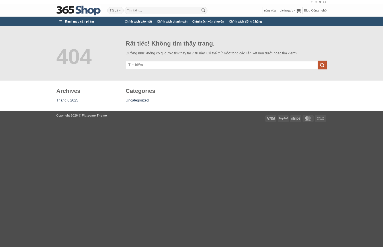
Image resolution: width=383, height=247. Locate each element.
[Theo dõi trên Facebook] (312, 2)
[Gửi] (203, 10)
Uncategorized (137, 100)
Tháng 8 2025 (67, 100)
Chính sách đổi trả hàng (245, 21)
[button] (270, 10)
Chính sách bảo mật (138, 21)
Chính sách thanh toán (172, 21)
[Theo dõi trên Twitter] (320, 2)
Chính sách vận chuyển (208, 21)
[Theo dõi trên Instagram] (316, 2)
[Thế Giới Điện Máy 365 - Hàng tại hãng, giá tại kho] (78, 10)
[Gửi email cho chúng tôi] (324, 2)
